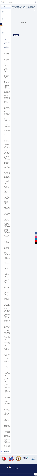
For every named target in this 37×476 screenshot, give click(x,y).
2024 (3, 12)
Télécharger (16, 35)
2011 (3, 27)
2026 (3, 10)
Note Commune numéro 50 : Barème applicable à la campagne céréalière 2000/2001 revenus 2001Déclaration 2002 (7, 383)
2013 (3, 25)
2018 (3, 19)
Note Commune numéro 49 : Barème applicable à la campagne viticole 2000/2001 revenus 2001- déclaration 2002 (7, 372)
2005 (3, 34)
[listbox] (14, 2)
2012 (3, 26)
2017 (3, 20)
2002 (3, 38)
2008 (3, 31)
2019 (3, 18)
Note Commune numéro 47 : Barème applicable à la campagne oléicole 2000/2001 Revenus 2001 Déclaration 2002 (7, 362)
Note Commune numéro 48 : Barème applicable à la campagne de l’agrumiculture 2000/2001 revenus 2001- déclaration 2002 (7, 367)
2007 (3, 32)
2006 (3, 33)
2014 (3, 24)
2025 (3, 11)
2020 (3, 17)
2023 (3, 13)
